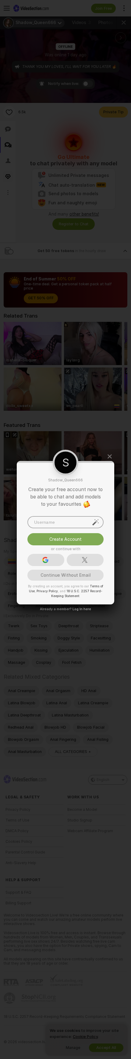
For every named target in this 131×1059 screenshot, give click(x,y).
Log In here (82, 609)
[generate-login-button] (96, 522)
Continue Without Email (66, 574)
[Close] (109, 456)
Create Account (65, 539)
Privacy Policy (47, 591)
